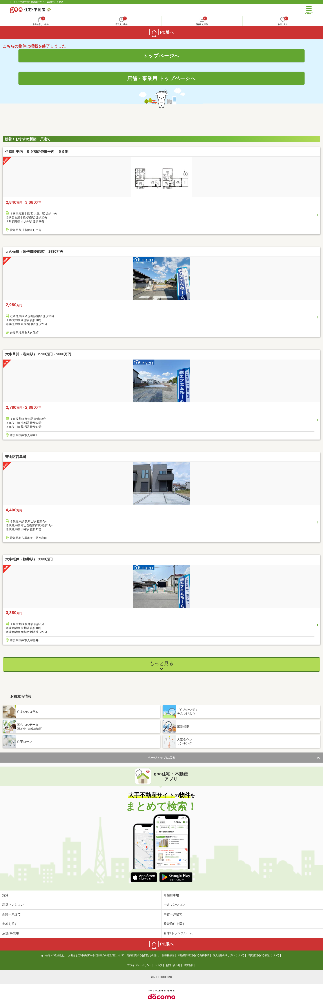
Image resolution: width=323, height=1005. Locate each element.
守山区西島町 (15, 457)
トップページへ (161, 55)
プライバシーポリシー (139, 965)
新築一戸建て (11, 914)
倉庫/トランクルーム (178, 933)
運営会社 (188, 965)
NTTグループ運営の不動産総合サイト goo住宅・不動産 (36, 2)
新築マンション (13, 904)
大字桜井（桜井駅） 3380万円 (29, 559)
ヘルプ (158, 965)
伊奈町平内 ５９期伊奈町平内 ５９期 (37, 151)
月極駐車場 (171, 895)
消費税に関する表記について (263, 955)
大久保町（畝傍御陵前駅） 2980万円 (34, 251)
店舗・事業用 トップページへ (161, 78)
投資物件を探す (174, 923)
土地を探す (10, 923)
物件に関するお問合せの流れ (143, 955)
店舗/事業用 (10, 933)
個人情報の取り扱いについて (228, 955)
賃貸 (5, 895)
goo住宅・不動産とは (53, 955)
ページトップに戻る (161, 757)
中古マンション (174, 904)
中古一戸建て (173, 914)
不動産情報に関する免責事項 (193, 955)
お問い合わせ (173, 965)
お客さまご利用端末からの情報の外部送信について (96, 955)
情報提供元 (168, 955)
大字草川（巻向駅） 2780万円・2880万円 (38, 354)
